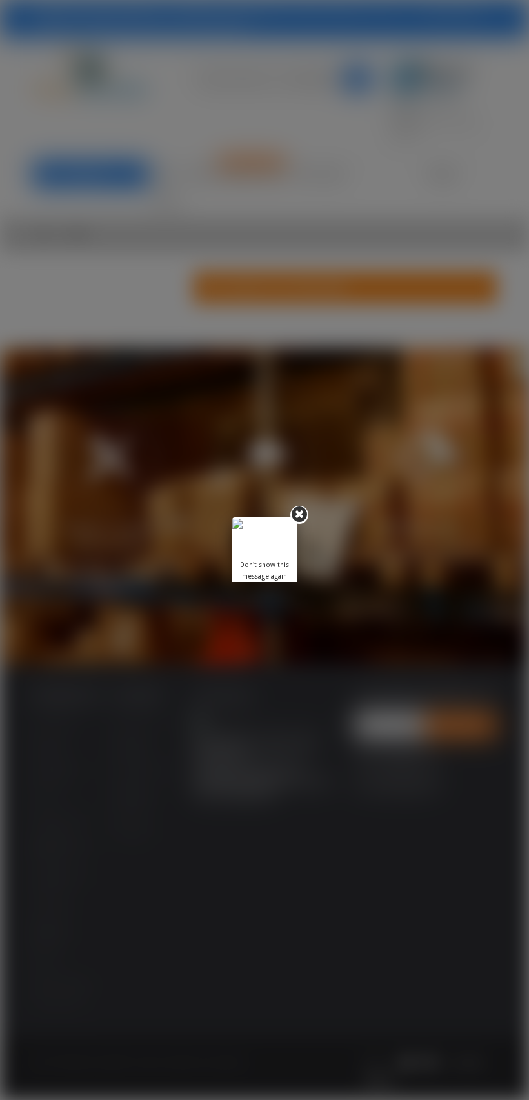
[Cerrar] (299, 515)
